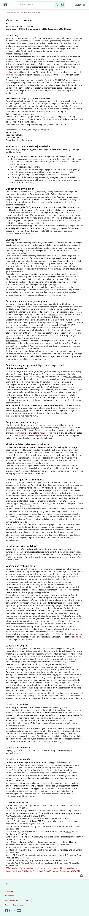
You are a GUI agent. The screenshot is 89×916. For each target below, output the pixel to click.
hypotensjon (75, 309)
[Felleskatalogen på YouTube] (17, 910)
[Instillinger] (81, 876)
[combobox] (35, 5)
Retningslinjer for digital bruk (16, 900)
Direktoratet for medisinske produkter (58, 172)
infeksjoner (72, 608)
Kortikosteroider (13, 340)
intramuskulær (55, 698)
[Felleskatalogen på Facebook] (6, 910)
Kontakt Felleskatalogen (14, 905)
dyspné (59, 309)
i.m (51, 108)
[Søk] (56, 5)
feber (26, 535)
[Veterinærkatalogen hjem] (5, 4)
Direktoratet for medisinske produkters (53, 72)
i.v (48, 108)
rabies (68, 831)
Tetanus (9, 707)
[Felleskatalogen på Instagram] (11, 910)
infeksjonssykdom (74, 376)
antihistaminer (12, 322)
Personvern (9, 896)
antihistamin (64, 330)
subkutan (70, 698)
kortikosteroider (43, 330)
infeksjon (26, 503)
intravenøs (42, 101)
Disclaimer (9, 891)
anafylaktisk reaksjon (25, 295)
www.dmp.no (11, 75)
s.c (59, 108)
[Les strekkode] (62, 5)
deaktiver (23, 13)
